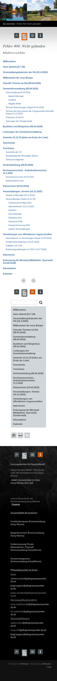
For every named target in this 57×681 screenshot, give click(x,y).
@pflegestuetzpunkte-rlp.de (32, 630)
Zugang (16, 504)
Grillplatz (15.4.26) (14, 245)
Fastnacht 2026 (15, 221)
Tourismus (8, 148)
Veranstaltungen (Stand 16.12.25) (21, 199)
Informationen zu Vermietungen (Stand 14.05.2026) (28, 238)
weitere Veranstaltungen (19, 229)
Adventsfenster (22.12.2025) (21, 206)
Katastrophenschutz (15, 180)
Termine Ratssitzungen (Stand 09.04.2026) (25, 107)
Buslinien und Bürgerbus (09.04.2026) (22, 126)
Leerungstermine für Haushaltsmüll (28, 464)
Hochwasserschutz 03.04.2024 (20, 177)
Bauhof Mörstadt (15, 96)
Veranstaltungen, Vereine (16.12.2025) (22, 191)
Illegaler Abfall (14, 103)
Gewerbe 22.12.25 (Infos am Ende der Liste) (25, 137)
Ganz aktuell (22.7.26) (14, 67)
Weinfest (12, 210)
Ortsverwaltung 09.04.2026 (18, 92)
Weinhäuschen (15, 217)
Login (49, 667)
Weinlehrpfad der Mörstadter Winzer (22, 156)
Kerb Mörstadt (14, 214)
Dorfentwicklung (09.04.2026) (18, 165)
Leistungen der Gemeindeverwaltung (22, 132)
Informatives (9, 268)
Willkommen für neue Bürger (18, 78)
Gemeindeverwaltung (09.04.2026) (20, 88)
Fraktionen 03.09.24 (15, 117)
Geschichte (9, 143)
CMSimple (24, 664)
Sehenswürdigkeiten (15, 159)
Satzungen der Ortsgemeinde (19, 121)
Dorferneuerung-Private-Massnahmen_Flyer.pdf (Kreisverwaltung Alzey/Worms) (26, 547)
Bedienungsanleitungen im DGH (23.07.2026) (26, 249)
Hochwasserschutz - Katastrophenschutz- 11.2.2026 (24, 380)
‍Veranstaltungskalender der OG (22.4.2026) (25, 72)
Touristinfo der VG (14, 152)
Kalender (7, 274)
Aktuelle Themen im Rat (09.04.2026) (22, 83)
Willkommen (9, 61)
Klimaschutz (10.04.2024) (16, 186)
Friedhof (12, 100)
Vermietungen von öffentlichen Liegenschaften (27, 234)
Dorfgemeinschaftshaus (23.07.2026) (22, 242)
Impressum (9, 255)
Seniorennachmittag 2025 (19, 203)
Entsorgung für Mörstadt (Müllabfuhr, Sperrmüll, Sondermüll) (26, 412)
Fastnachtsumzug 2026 (19, 225)
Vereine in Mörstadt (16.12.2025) (20, 195)
